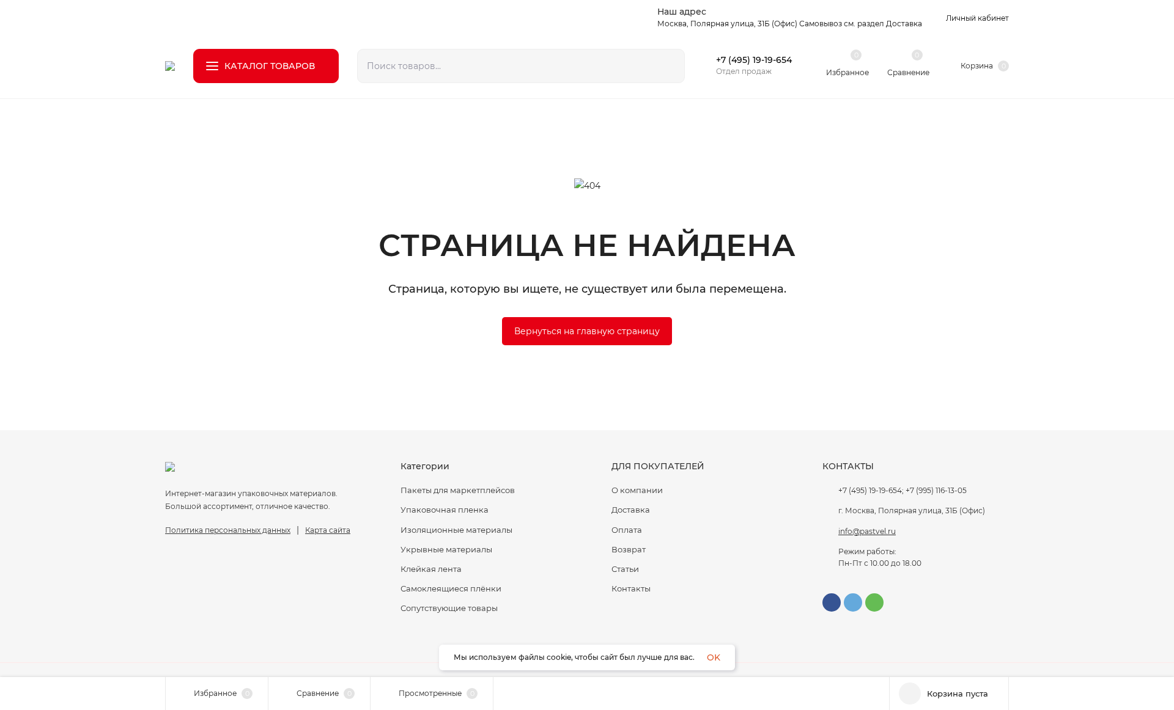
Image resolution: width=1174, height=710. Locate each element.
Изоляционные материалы (456, 530)
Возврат (628, 549)
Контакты (631, 588)
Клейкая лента (431, 569)
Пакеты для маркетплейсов (458, 490)
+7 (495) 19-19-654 (754, 59)
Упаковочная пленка (445, 509)
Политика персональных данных (227, 530)
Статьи (625, 569)
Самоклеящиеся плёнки (451, 588)
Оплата (626, 530)
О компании (637, 490)
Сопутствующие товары (449, 608)
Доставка (630, 509)
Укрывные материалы (446, 549)
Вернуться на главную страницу (587, 331)
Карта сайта (327, 530)
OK (713, 657)
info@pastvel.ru (867, 531)
